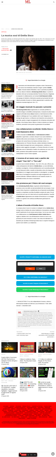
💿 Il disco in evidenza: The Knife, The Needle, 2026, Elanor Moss (7, 168)
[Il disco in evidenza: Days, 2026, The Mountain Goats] (28, 347)
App (28, 454)
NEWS (2, 380)
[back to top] (53, 454)
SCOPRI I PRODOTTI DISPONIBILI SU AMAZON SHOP (35, 257)
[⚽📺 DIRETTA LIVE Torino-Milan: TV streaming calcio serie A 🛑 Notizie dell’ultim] (28, 372)
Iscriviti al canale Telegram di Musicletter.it (35, 283)
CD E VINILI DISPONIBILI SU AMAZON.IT (35, 277)
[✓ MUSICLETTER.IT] (28, 2)
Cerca (30, 268)
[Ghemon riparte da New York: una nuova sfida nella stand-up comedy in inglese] (7, 189)
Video (35, 454)
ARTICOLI (3, 31)
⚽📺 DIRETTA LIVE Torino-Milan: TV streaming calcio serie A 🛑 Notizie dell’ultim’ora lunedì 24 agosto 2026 (28, 385)
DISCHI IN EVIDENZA (29, 354)
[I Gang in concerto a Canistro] (7, 134)
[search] (54, 2)
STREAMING (10, 380)
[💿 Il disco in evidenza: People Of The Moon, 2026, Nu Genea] (46, 347)
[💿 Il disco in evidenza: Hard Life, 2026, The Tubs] (7, 148)
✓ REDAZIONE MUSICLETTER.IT (30, 311)
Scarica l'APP (24, 454)
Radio (31, 454)
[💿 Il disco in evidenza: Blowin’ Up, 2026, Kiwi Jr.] (7, 104)
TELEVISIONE (4, 382)
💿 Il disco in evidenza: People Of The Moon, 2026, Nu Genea (45, 360)
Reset (40, 268)
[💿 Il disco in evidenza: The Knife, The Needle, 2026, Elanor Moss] (7, 161)
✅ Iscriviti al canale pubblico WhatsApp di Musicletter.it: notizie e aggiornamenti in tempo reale (45, 385)
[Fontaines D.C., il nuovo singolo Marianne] (7, 176)
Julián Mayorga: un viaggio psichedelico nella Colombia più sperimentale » (46, 335)
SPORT (6, 380)
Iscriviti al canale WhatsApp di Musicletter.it (35, 289)
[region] (28, 15)
